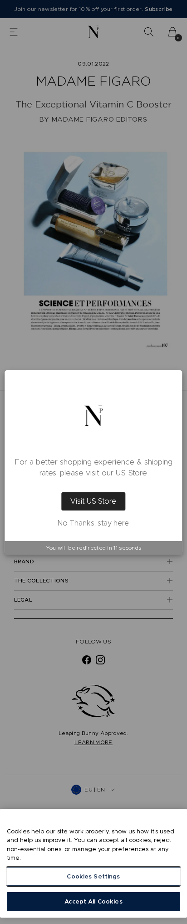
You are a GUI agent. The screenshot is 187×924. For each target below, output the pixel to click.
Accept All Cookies (93, 901)
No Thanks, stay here (93, 523)
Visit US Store (93, 501)
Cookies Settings (93, 876)
